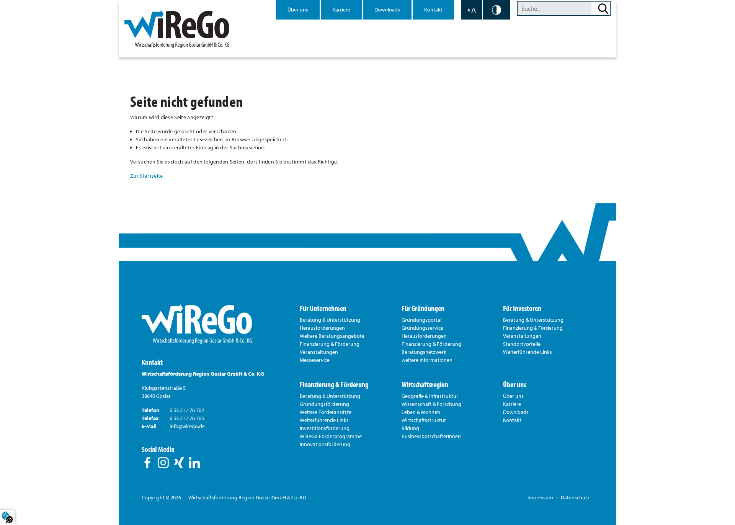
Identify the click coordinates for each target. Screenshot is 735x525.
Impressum (540, 497)
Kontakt (433, 9)
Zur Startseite (146, 175)
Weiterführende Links (527, 351)
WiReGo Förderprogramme (331, 436)
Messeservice (315, 360)
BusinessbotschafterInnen (431, 436)
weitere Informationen (427, 360)
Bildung (410, 428)
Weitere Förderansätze (325, 412)
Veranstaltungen (319, 351)
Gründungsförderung (324, 404)
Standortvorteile (522, 343)
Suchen (603, 8)
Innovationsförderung (325, 444)
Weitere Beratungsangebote (332, 335)
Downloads (387, 9)
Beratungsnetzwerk (424, 351)
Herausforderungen (322, 327)
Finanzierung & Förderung (329, 343)
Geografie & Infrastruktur (430, 396)
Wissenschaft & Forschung (431, 404)
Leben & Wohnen (421, 412)
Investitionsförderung (325, 428)
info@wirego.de (187, 426)
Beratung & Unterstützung (330, 319)
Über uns (297, 9)
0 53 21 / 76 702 (187, 410)
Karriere (341, 9)
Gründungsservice (422, 327)
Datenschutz (575, 497)
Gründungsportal (421, 319)
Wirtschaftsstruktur (424, 420)
